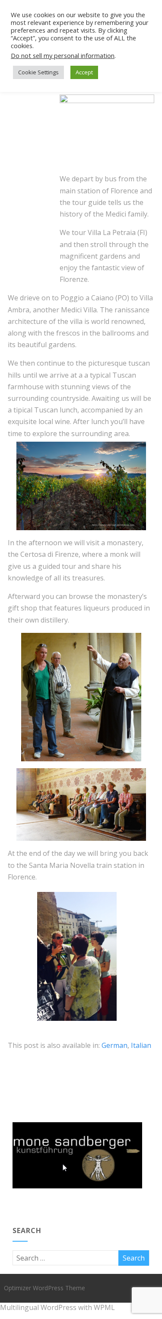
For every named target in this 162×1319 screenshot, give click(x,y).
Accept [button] (84, 72)
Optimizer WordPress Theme (44, 1288)
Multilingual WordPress (38, 1307)
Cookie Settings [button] (38, 72)
